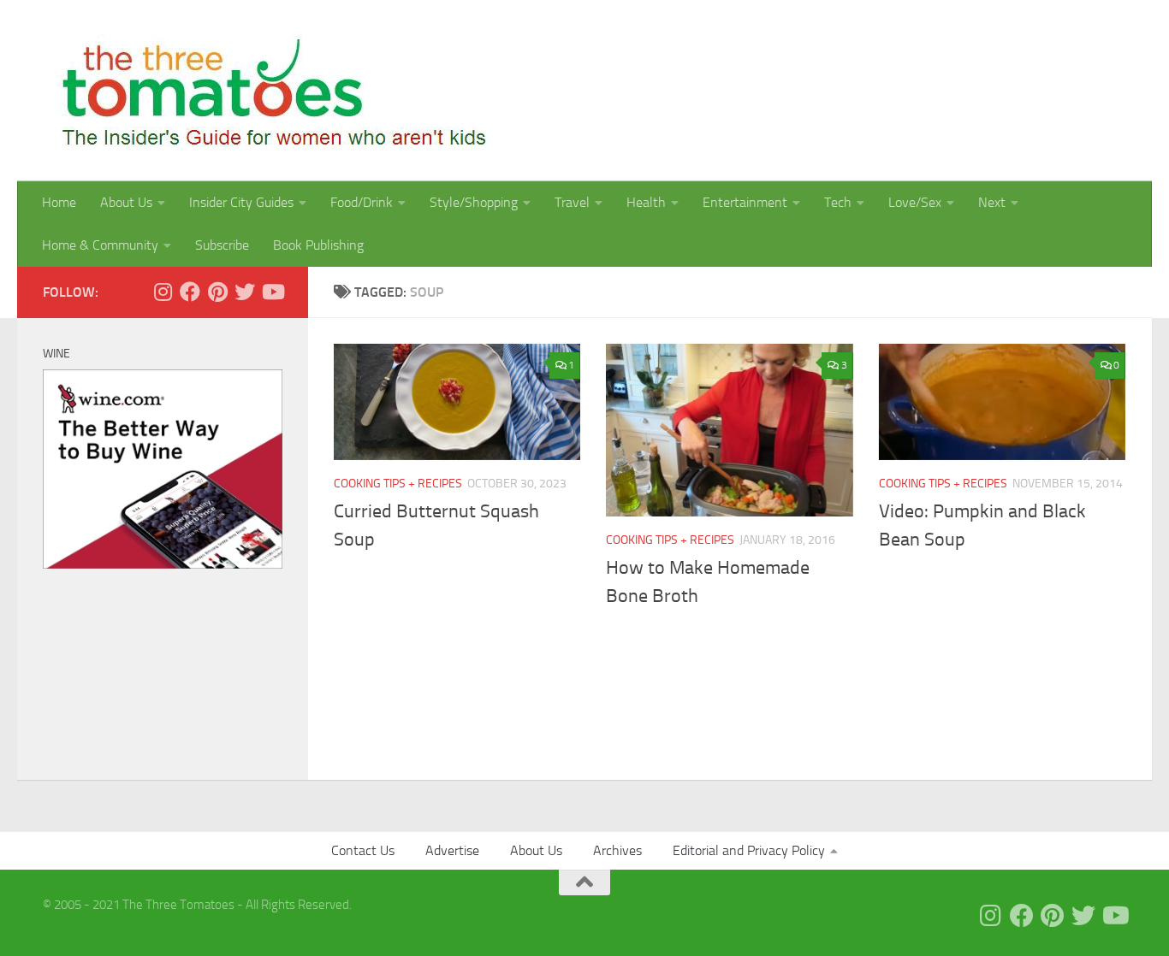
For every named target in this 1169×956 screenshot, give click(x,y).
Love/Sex (914, 202)
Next (992, 202)
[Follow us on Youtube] (272, 291)
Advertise (452, 850)
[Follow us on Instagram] (162, 291)
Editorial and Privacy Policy (749, 850)
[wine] (162, 564)
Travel (572, 202)
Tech (838, 202)
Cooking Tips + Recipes (398, 483)
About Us (126, 202)
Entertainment (745, 202)
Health (646, 202)
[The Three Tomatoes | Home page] (266, 90)
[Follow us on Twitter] (244, 291)
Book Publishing (318, 245)
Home (59, 202)
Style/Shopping (474, 202)
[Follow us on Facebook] (190, 291)
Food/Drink (361, 202)
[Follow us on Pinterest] (217, 291)
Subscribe (222, 245)
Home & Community (100, 245)
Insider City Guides (241, 202)
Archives (617, 850)
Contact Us (363, 850)
